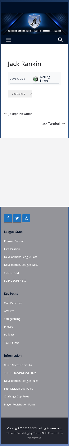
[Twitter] (17, 218)
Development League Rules (21, 381)
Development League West (21, 264)
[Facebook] (8, 218)
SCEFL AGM (11, 273)
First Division (12, 249)
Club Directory (13, 303)
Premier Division (14, 241)
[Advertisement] (34, 172)
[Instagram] (26, 218)
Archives (9, 311)
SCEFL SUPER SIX (15, 280)
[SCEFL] (34, 16)
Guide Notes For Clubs (18, 365)
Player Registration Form (19, 404)
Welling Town (44, 79)
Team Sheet (11, 342)
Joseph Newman (21, 114)
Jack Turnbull (50, 123)
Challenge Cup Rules (16, 396)
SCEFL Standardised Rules (20, 373)
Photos (8, 326)
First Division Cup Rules (18, 388)
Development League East (20, 257)
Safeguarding (12, 319)
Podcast (9, 334)
